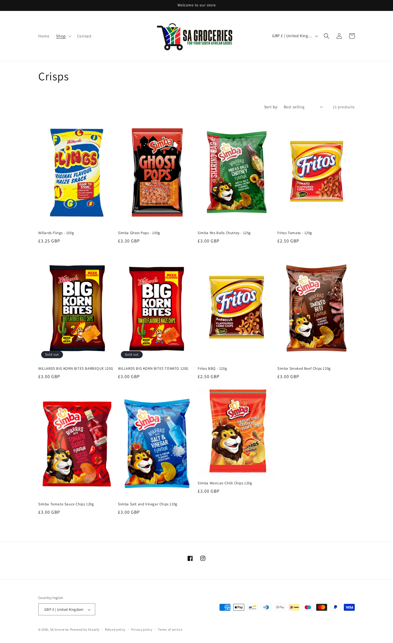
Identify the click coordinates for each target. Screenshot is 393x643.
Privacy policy (141, 629)
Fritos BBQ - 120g (212, 368)
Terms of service (170, 629)
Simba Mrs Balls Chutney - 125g (224, 233)
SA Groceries (59, 630)
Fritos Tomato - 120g (294, 233)
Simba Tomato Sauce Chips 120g (66, 504)
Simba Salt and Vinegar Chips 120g (148, 504)
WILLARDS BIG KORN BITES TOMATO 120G (153, 368)
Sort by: (271, 106)
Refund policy (115, 629)
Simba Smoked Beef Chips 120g (304, 368)
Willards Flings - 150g (56, 233)
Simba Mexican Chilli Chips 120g (225, 483)
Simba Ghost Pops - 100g (139, 233)
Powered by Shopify (85, 630)
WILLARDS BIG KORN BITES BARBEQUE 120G (75, 368)
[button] (63, 36)
